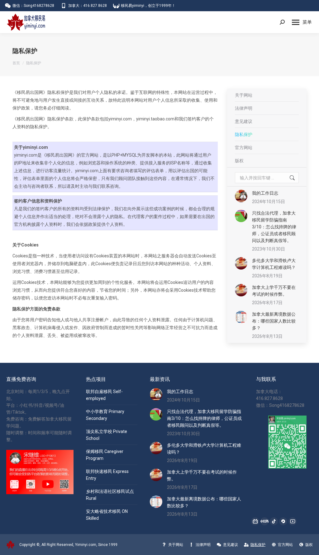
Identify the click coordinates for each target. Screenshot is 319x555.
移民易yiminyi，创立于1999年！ (148, 5)
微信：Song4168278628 (33, 5)
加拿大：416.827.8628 (87, 5)
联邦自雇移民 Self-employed (104, 395)
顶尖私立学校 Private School (106, 435)
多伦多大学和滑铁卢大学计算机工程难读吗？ (274, 264)
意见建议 (243, 121)
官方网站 (243, 147)
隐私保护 (243, 134)
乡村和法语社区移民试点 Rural (110, 495)
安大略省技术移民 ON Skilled (107, 515)
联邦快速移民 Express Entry (107, 475)
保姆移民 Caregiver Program (104, 455)
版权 (239, 160)
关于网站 (243, 95)
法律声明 (243, 108)
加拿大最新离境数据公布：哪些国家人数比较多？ (274, 321)
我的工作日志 (265, 193)
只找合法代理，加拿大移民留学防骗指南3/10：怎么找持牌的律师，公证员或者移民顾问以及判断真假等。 (274, 227)
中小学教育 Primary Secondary (105, 415)
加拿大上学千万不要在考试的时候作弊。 (274, 291)
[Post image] (241, 196)
